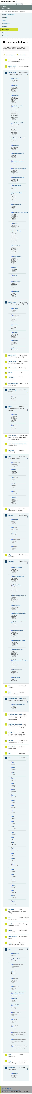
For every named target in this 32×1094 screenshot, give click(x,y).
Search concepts (22, 55)
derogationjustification (16, 613)
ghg (9, 555)
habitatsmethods (16, 649)
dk (14, 795)
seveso (10, 943)
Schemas (4, 26)
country (15, 1073)
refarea (15, 483)
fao (9, 456)
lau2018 (11, 909)
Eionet (9, 11)
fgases (10, 509)
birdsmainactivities (16, 576)
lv (13, 853)
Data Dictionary (15, 11)
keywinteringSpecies (16, 138)
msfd (10, 924)
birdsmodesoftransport (16, 595)
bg (14, 772)
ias (9, 685)
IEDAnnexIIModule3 (13, 714)
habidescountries (16, 622)
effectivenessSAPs (16, 123)
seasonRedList (16, 256)
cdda (10, 372)
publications (12, 936)
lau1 (9, 753)
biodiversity (12, 368)
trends (15, 275)
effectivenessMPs (16, 106)
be (14, 767)
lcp (9, 917)
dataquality (12, 390)
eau (14, 971)
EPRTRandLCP (13, 435)
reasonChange (16, 231)
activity (15, 414)
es (14, 811)
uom (9, 1054)
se (14, 885)
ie (13, 832)
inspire (10, 740)
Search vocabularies (10, 55)
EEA (9, 1)
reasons (15, 340)
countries (15, 95)
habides (11, 561)
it (13, 837)
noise (10, 930)
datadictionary (13, 383)
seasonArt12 (16, 245)
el (13, 805)
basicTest (15, 953)
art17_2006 (12, 302)
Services (4, 32)
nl (13, 864)
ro (13, 880)
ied (9, 692)
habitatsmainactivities (16, 640)
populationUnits (16, 193)
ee (14, 800)
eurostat (11, 450)
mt (14, 858)
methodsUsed (16, 185)
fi (13, 816)
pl (13, 869)
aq (9, 60)
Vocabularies (5, 29)
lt (13, 842)
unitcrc (15, 497)
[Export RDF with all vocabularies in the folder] (27, 75)
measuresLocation (16, 161)
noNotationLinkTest (16, 993)
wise (9, 1061)
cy (14, 778)
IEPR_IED (11, 732)
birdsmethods (16, 585)
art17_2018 (12, 361)
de (14, 789)
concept (15, 519)
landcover (11, 747)
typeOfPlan (16, 291)
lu (13, 848)
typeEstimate (16, 281)
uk (14, 901)
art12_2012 (12, 66)
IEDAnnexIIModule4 (13, 724)
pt (13, 874)
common (11, 377)
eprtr (10, 406)
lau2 (9, 757)
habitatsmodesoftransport (16, 660)
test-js (15, 998)
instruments (16, 677)
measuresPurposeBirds (16, 168)
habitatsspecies (16, 669)
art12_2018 (12, 72)
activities (15, 308)
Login (18, 3)
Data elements (6, 23)
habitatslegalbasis (16, 630)
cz (14, 783)
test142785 (16, 1005)
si (13, 890)
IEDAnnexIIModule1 (13, 698)
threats (15, 267)
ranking (15, 223)
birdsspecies (16, 605)
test (9, 949)
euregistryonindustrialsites (13, 444)
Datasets (4, 17)
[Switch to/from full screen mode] (21, 4)
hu (14, 826)
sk (14, 895)
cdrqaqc (15, 85)
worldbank (12, 1067)
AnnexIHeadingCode (16, 704)
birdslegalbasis (16, 567)
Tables (4, 20)
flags (14, 469)
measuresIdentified (16, 153)
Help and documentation (8, 14)
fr (13, 821)
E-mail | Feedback (7, 1088)
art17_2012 (12, 355)
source (15, 533)
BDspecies (16, 78)
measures (16, 145)
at (13, 762)
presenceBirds (16, 204)
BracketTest (16, 959)
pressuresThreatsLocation (16, 212)
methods (15, 332)
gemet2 (10, 515)
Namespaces (5, 35)
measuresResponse (16, 177)
